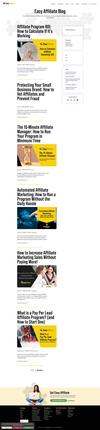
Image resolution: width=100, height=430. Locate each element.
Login (67, 60)
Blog (66, 57)
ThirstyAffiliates (58, 412)
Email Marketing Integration (36, 420)
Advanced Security (35, 413)
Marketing (32, 64)
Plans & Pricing (70, 415)
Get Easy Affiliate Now (58, 400)
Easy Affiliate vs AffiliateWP (71, 84)
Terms (21, 413)
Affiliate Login (68, 42)
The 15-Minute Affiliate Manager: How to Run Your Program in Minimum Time (35, 133)
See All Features (71, 400)
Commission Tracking (35, 412)
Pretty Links (58, 411)
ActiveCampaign (47, 413)
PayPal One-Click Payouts (48, 411)
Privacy (21, 416)
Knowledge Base (70, 413)
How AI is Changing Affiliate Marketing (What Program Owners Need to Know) (73, 80)
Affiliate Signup (70, 411)
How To (32, 106)
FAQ (66, 55)
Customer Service (69, 45)
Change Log (70, 416)
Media (21, 412)
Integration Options (69, 44)
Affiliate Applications (35, 411)
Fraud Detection (35, 415)
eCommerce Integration (36, 419)
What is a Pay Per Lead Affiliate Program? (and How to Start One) (35, 317)
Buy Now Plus (58, 413)
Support (69, 412)
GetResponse (46, 419)
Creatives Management (36, 416)
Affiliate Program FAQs (70, 76)
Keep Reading (22, 75)
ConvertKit (45, 415)
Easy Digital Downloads (48, 416)
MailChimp (46, 417)
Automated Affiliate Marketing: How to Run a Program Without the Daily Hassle (36, 196)
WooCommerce (46, 412)
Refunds (21, 415)
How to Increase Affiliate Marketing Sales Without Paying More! (36, 257)
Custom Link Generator (36, 417)
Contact (21, 417)
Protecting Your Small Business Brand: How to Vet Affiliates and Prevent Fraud (35, 91)
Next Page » (40, 370)
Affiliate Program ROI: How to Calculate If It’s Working (35, 31)
